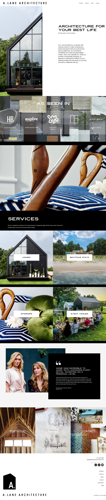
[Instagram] (95, 465)
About (102, 477)
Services (101, 474)
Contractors (101, 482)
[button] (81, 3)
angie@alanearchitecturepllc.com (95, 459)
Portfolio (101, 471)
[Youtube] (102, 465)
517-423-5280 (100, 458)
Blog (102, 485)
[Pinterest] (99, 465)
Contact (102, 480)
